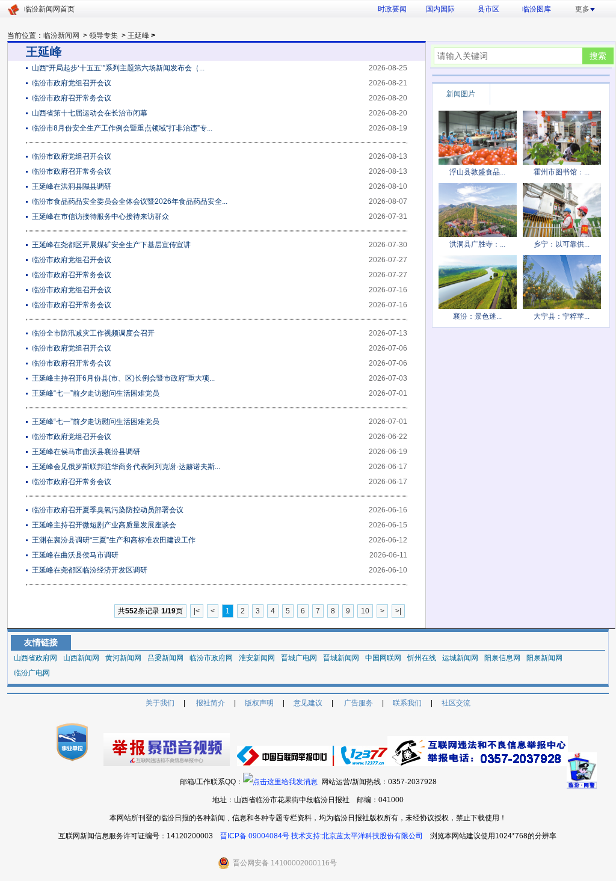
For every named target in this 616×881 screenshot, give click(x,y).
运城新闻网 (460, 658)
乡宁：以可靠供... (562, 244)
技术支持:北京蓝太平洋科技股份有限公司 (357, 836)
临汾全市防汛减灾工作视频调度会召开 (93, 333)
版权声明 (259, 703)
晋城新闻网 (341, 658)
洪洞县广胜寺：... (477, 244)
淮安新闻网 (257, 658)
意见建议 (308, 703)
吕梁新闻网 (165, 658)
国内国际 (440, 9)
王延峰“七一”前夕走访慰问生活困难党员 (95, 393)
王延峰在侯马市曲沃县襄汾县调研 (86, 451)
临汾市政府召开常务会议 (71, 98)
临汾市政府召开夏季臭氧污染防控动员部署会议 (107, 510)
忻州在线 (421, 658)
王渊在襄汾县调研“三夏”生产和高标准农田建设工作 (114, 540)
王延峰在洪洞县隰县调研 (71, 186)
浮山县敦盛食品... (477, 172)
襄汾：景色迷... (477, 316)
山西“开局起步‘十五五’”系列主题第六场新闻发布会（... (118, 68)
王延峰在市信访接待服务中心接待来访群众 (100, 216)
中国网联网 (383, 658)
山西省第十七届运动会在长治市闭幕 (89, 113)
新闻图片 (460, 94)
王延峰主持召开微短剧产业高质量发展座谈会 (104, 525)
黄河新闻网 (123, 658)
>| (398, 611)
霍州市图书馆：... (562, 172)
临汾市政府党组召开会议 (71, 83)
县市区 (488, 9)
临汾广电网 (32, 673)
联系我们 (407, 703)
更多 (582, 9)
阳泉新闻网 (544, 658)
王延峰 (138, 35)
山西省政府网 (35, 658)
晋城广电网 (299, 658)
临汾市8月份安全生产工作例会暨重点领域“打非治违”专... (122, 128)
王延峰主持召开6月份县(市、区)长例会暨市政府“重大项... (123, 378)
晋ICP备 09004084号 (254, 836)
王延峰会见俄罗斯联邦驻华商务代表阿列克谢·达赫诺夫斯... (126, 466)
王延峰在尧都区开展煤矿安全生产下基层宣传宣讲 (111, 245)
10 (365, 611)
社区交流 (456, 703)
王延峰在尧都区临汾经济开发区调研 (89, 570)
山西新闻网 (81, 658)
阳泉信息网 (502, 658)
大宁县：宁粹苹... (562, 316)
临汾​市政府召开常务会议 (71, 275)
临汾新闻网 (61, 35)
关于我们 (160, 703)
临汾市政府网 (211, 658)
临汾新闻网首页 (49, 9)
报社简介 (210, 703)
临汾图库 (536, 9)
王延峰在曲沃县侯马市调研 (75, 555)
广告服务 (358, 703)
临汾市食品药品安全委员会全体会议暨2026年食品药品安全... (129, 201)
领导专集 (103, 35)
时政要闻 (392, 9)
